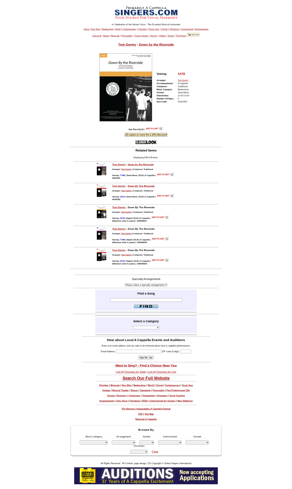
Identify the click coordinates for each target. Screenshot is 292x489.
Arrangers (162, 395)
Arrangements (202, 29)
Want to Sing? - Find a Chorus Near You (146, 365)
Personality (126, 36)
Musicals (115, 36)
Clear (155, 451)
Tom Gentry (127, 44)
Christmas (174, 29)
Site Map (149, 414)
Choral (164, 29)
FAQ (140, 414)
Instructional (187, 29)
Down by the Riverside (156, 44)
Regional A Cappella (146, 419)
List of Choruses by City (162, 372)
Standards (145, 390)
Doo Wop (95, 29)
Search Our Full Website (146, 378)
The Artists (181, 36)
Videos (162, 36)
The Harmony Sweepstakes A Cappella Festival (146, 409)
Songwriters (148, 395)
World (118, 29)
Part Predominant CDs (178, 390)
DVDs (145, 401)
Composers (134, 395)
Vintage (106, 390)
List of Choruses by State (131, 372)
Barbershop (107, 29)
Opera (106, 36)
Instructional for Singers (162, 401)
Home (86, 29)
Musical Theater (120, 390)
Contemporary (129, 29)
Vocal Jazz (154, 29)
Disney (153, 36)
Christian (142, 29)
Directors (121, 395)
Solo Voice (121, 401)
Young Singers (141, 36)
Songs (171, 36)
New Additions (185, 401)
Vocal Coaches (177, 395)
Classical (96, 36)
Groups (111, 395)
